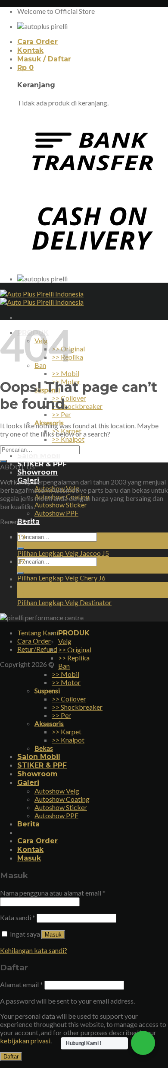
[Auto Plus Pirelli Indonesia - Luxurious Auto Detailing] (42, 298)
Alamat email (21, 984)
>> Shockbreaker (77, 406)
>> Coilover (69, 398)
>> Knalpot (68, 439)
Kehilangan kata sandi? (33, 950)
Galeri (28, 782)
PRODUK (74, 633)
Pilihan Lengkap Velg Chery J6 (61, 578)
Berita (28, 824)
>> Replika (74, 658)
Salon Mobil (38, 456)
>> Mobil (65, 373)
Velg (65, 641)
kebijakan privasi (25, 1040)
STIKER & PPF (42, 464)
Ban (64, 666)
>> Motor (66, 682)
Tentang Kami (37, 632)
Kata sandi (17, 917)
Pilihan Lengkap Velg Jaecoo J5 (63, 553)
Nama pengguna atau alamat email (53, 893)
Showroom (37, 472)
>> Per (61, 414)
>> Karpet (66, 731)
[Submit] (3, 461)
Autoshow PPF (56, 513)
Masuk (53, 934)
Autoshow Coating (62, 799)
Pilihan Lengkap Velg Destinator (64, 602)
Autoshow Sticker (60, 505)
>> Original (74, 649)
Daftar (11, 1056)
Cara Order (37, 42)
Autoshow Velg (56, 791)
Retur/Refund (37, 649)
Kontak (30, 50)
